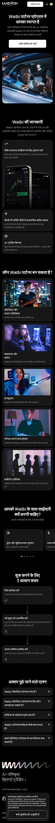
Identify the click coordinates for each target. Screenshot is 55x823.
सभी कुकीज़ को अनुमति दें (27, 814)
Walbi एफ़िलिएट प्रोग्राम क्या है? (20, 691)
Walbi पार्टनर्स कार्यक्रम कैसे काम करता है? (23, 726)
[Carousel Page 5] (33, 556)
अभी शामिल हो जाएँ (27, 43)
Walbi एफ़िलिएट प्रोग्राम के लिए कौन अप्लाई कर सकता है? (22, 703)
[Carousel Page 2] (25, 556)
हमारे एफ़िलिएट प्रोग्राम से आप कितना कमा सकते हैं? (24, 740)
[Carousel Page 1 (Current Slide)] (22, 556)
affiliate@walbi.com (14, 789)
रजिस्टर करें (35, 4)
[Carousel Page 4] (30, 556)
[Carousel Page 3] (27, 556)
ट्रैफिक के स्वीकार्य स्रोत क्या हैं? (19, 715)
